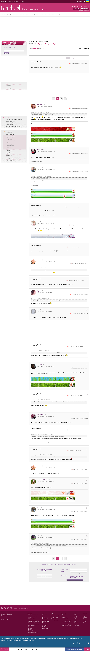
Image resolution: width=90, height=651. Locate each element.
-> (65, 98)
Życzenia (85, 621)
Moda (8, 142)
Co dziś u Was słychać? (10, 121)
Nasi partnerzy (65, 622)
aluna (39, 535)
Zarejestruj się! (44, 576)
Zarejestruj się (84, 8)
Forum (30, 41)
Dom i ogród (9, 139)
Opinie (52, 614)
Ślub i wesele (45, 620)
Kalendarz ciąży (31, 617)
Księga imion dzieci (32, 622)
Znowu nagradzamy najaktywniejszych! (14, 126)
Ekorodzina (44, 616)
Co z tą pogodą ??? (9, 122)
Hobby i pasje (54, 618)
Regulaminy (64, 617)
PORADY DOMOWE (10, 160)
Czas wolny (76, 625)
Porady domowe (45, 628)
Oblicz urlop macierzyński (34, 620)
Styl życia (58, 14)
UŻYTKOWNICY (9, 158)
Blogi (84, 616)
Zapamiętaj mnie (64, 575)
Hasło (62, 571)
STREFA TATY (9, 157)
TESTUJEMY (51, 14)
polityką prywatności (28, 640)
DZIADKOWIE (9, 155)
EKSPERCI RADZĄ (10, 134)
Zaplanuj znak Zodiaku (33, 632)
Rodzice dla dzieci (32, 630)
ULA (38, 221)
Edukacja (30, 628)
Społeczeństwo (54, 617)
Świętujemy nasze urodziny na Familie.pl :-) (14, 119)
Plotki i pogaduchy (11, 144)
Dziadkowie (45, 624)
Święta (75, 621)
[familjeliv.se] (87, 1)
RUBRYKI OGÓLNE (38, 41)
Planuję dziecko (36, 14)
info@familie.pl (4, 619)
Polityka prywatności (66, 625)
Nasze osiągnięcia (66, 624)
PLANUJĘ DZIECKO (10, 152)
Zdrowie (44, 14)
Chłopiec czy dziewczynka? (34, 621)
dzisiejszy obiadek (9, 124)
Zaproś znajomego (66, 621)
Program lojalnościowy (67, 620)
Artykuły (85, 617)
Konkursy (65, 14)
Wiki (84, 620)
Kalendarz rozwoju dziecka (34, 624)
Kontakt (64, 614)
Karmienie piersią (6, 14)
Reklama (64, 616)
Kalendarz (30, 629)
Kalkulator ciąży (31, 618)
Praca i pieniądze (10, 145)
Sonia (39, 508)
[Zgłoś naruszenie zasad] (70, 63)
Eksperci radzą (45, 617)
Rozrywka (46, 41)
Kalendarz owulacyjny (33, 614)
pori (38, 310)
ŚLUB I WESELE (9, 150)
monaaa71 (40, 104)
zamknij (87, 649)
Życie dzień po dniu (55, 616)
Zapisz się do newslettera (83, 10)
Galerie (84, 618)
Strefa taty (44, 625)
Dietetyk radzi (10, 137)
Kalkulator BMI (31, 625)
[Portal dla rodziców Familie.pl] (10, 10)
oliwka (39, 260)
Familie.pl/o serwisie (11, 140)
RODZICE (8, 153)
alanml (39, 168)
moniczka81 (41, 414)
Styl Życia (76, 624)
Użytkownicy (45, 626)
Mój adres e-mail (64, 569)
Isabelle (39, 149)
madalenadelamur (42, 480)
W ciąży (28, 14)
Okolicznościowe (55, 620)
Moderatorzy (65, 618)
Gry (29, 626)
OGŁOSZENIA (9, 131)
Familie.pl (15, 14)
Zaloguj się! (76, 8)
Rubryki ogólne (45, 618)
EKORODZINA (9, 132)
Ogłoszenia (45, 614)
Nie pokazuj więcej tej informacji (80, 643)
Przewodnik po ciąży (32, 616)
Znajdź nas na (80, 1)
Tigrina (39, 291)
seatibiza (40, 364)
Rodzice (22, 14)
